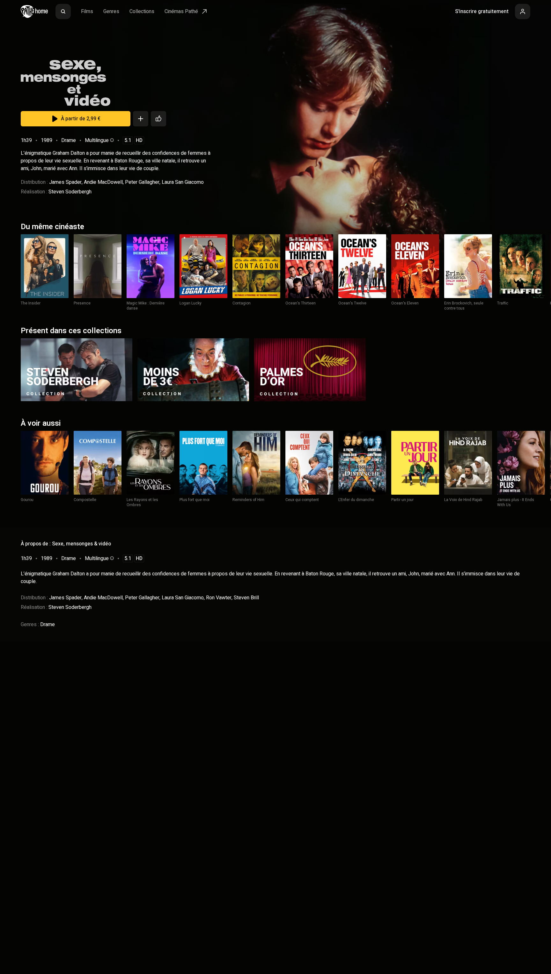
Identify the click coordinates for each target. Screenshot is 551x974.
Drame (68, 140)
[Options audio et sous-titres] (111, 140)
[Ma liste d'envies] (140, 118)
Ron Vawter (218, 598)
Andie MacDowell (103, 182)
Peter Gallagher (142, 182)
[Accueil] (34, 11)
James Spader (65, 182)
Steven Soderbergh (70, 192)
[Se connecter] (522, 11)
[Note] (158, 118)
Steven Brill (246, 598)
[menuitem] (63, 11)
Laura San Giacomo (183, 182)
